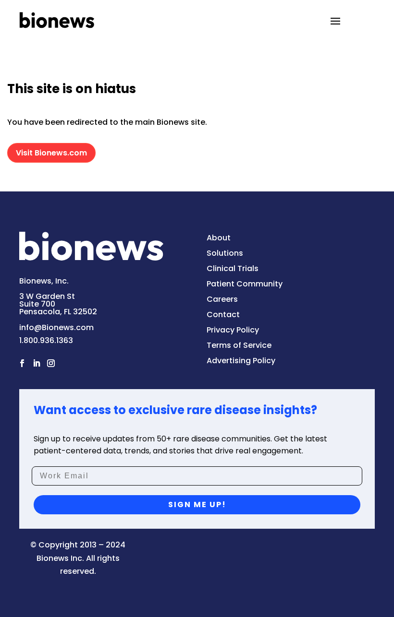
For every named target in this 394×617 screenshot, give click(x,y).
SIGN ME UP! (197, 504)
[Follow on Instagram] (51, 363)
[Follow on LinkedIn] (36, 363)
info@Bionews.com (56, 327)
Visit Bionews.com (51, 152)
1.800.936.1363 (46, 340)
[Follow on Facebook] (22, 363)
